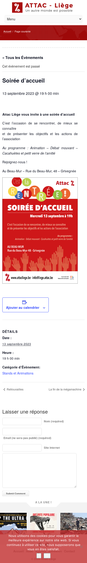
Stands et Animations (17, 373)
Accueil (7, 31)
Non (47, 555)
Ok (39, 555)
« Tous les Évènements (22, 57)
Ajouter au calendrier (22, 307)
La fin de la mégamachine (65, 389)
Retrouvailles (14, 389)
